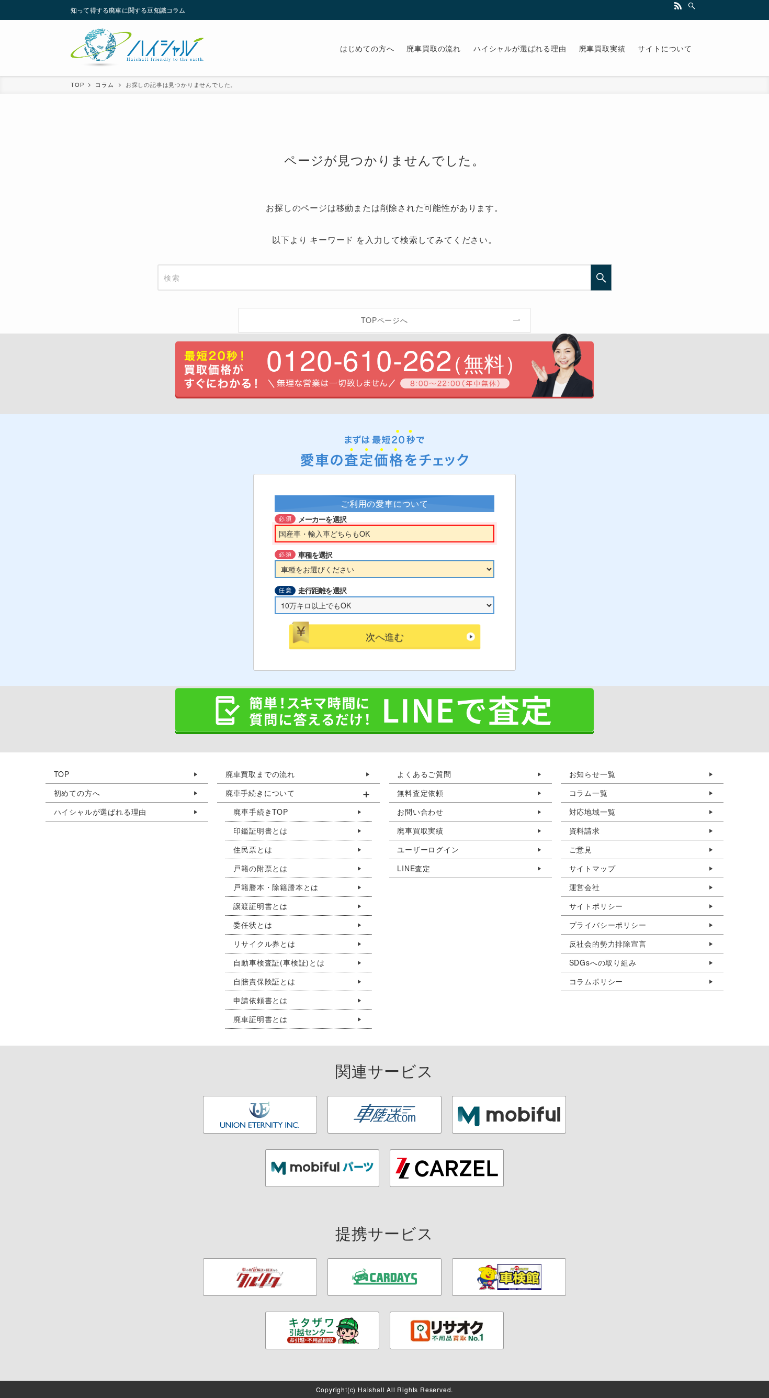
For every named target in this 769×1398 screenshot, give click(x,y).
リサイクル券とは (264, 943)
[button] (298, 793)
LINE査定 (414, 868)
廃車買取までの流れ (260, 774)
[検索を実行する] (601, 277)
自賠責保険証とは (264, 981)
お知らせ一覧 (592, 774)
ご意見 (580, 849)
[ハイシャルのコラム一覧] (137, 48)
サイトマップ (592, 868)
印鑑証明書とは (260, 830)
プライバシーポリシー (608, 924)
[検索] (691, 6)
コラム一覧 (588, 792)
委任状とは (252, 924)
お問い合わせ (420, 811)
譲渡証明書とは (260, 906)
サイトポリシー (596, 906)
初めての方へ (77, 792)
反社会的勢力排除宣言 (608, 943)
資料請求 (584, 830)
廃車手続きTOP (260, 811)
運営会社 (584, 887)
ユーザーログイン (428, 849)
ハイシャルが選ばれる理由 (100, 811)
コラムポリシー (596, 981)
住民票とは (252, 849)
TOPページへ (384, 320)
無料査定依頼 (420, 792)
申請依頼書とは (260, 1000)
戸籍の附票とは (260, 868)
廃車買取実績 (420, 830)
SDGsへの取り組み (603, 962)
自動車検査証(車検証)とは (278, 962)
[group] (298, 906)
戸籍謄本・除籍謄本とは (276, 887)
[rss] (678, 6)
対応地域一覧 (592, 811)
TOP (62, 774)
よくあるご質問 (424, 774)
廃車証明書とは (260, 1019)
